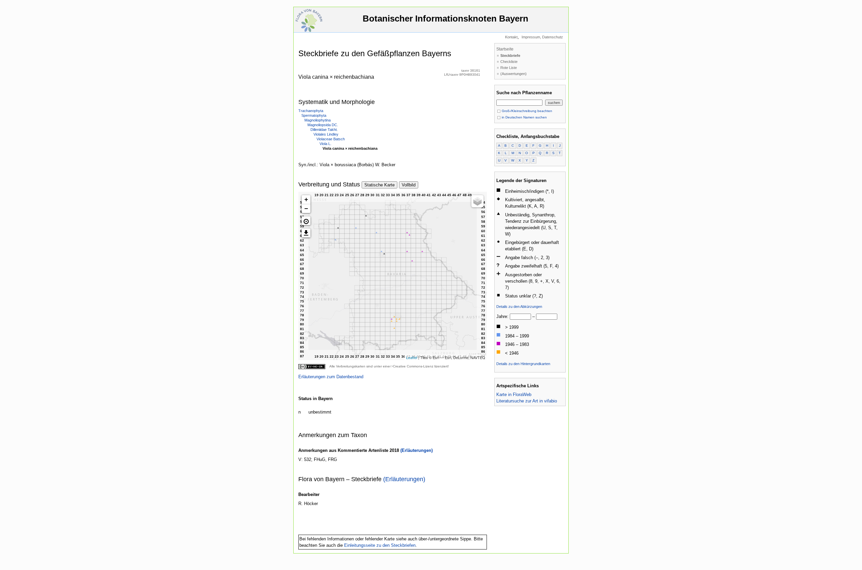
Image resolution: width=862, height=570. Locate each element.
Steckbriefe (510, 56)
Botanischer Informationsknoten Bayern (445, 18)
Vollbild (409, 184)
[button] (306, 220)
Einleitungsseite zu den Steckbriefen (380, 545)
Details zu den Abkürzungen (519, 307)
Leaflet (411, 357)
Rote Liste (508, 68)
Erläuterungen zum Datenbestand (330, 376)
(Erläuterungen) (416, 450)
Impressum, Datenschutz (542, 37)
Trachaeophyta (310, 111)
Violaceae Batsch (331, 139)
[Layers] (477, 201)
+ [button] (306, 199)
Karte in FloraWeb (513, 394)
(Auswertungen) (513, 74)
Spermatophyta (313, 115)
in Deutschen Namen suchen (524, 117)
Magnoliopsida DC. (322, 125)
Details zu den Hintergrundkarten (523, 364)
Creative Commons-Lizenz (413, 366)
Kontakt (511, 37)
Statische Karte (379, 184)
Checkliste (509, 62)
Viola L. (325, 144)
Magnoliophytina (317, 120)
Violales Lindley (325, 134)
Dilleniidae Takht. (324, 130)
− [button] (306, 208)
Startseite (504, 49)
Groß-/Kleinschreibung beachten (526, 111)
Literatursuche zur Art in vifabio (526, 400)
